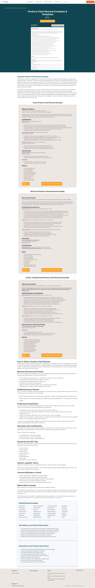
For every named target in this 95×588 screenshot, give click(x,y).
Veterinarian (64, 513)
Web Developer (64, 505)
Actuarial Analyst (22, 507)
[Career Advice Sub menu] (60, 1)
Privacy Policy (67, 585)
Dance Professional (36, 507)
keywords (23, 445)
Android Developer (36, 515)
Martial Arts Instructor (37, 511)
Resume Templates (30, 1)
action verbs (34, 410)
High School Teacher (22, 511)
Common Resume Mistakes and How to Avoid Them (56, 577)
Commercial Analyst (51, 507)
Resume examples (15, 573)
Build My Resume (90, 1)
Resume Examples (38, 1)
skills (46, 363)
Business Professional (51, 509)
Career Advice (57, 1)
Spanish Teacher (22, 513)
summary (35, 391)
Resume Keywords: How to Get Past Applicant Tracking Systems (56, 579)
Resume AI (14, 583)
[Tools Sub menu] (67, 1)
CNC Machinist (21, 515)
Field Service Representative (38, 505)
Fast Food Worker (22, 509)
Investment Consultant (52, 513)
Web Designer (64, 515)
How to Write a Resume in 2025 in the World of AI (56, 574)
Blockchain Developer (51, 515)
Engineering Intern (36, 513)
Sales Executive (22, 505)
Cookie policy (80, 585)
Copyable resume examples (57, 25)
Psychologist (64, 507)
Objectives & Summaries (48, 1)
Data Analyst (35, 509)
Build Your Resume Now (47, 21)
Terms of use (74, 585)
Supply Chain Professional (52, 505)
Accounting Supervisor (52, 511)
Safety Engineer (65, 509)
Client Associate (65, 511)
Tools (65, 1)
